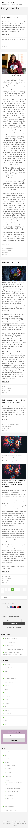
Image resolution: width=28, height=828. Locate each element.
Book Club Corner (9, 759)
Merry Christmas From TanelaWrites (14, 649)
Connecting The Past (10, 262)
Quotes (9, 768)
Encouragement (6, 248)
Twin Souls (7, 721)
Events (7, 685)
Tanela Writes (7, 2)
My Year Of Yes (9, 645)
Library (6, 689)
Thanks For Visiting (10, 803)
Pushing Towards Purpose (11, 638)
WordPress (14, 825)
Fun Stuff (7, 762)
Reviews (7, 710)
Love (6, 692)
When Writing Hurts (10, 642)
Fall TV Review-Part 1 (10, 17)
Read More (5, 35)
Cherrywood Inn (6, 424)
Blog (6, 755)
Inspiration (12, 424)
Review (23, 39)
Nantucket (10, 795)
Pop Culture (18, 39)
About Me (7, 752)
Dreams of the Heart (15, 115)
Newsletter (8, 776)
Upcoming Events (9, 806)
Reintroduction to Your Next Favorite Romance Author (13, 401)
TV (5, 717)
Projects (7, 780)
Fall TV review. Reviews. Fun (8, 39)
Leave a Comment (6, 43)
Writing (4, 41)
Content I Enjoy (11, 765)
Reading (7, 706)
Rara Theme (16, 823)
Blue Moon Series (9, 668)
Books (6, 671)
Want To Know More (10, 810)
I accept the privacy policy (14, 627)
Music (6, 699)
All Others (7, 664)
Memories (7, 696)
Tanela (5, 47)
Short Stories (8, 714)
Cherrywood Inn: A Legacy (13, 788)
